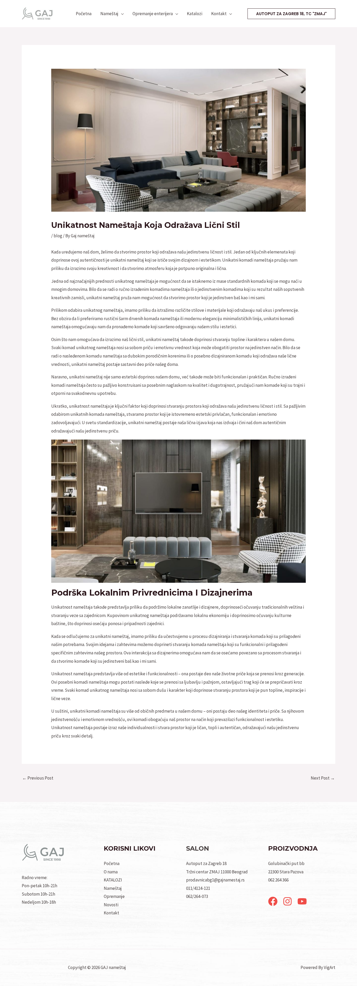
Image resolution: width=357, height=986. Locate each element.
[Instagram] (287, 901)
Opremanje (114, 896)
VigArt (329, 967)
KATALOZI (113, 880)
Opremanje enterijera (153, 13)
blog (58, 236)
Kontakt (219, 13)
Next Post (323, 778)
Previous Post (37, 778)
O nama (111, 872)
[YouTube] (302, 901)
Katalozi (194, 13)
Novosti (111, 905)
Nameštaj (109, 13)
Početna (83, 13)
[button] (291, 13)
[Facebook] (273, 901)
